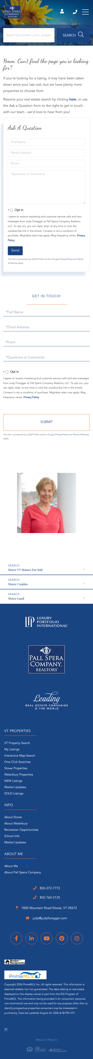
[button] (73, 35)
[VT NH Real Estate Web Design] (46, 1031)
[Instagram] (77, 938)
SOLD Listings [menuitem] (13, 793)
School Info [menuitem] (11, 836)
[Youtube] (47, 938)
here (72, 99)
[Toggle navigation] (85, 12)
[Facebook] (16, 938)
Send (15, 250)
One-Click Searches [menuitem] (17, 762)
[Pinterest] (62, 938)
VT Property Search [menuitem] (17, 743)
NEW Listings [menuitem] (13, 781)
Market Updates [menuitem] (15, 787)
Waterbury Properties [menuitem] (18, 774)
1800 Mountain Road (48, 908)
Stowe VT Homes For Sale (25, 570)
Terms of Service (81, 435)
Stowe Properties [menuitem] (15, 768)
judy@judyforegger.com (49, 918)
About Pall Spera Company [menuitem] (22, 872)
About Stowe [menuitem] (13, 817)
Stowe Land (16, 598)
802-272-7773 (75, 12)
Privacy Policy (66, 259)
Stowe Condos (18, 584)
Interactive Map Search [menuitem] (19, 755)
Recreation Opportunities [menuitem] (21, 830)
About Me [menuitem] (11, 866)
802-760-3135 (49, 897)
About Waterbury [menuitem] (16, 823)
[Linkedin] (31, 938)
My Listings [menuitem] (11, 749)
